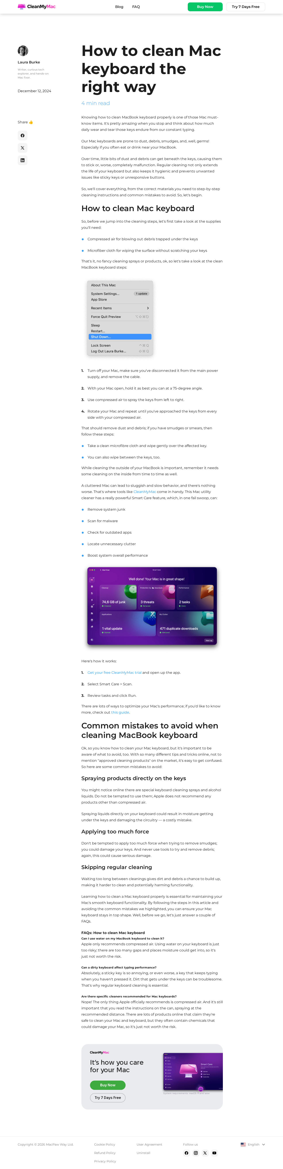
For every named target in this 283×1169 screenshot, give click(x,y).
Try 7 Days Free (246, 7)
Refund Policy (105, 1153)
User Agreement (149, 1144)
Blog (119, 7)
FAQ (136, 7)
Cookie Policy (104, 1144)
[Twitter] (205, 1153)
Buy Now (205, 7)
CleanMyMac (145, 492)
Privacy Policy (105, 1161)
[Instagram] (195, 1153)
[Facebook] (186, 1153)
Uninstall (143, 1153)
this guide (120, 712)
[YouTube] (214, 1153)
